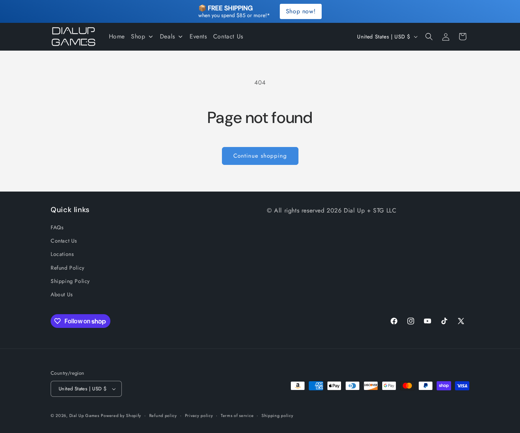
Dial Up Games (84, 415)
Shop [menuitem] (138, 36)
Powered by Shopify (121, 415)
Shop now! (301, 11)
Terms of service (237, 415)
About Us (62, 294)
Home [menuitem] (117, 36)
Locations (62, 254)
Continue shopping (260, 156)
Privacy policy (199, 415)
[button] (429, 36)
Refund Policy (68, 268)
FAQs (57, 227)
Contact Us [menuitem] (228, 36)
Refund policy (163, 415)
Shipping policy (277, 415)
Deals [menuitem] (167, 36)
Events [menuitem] (198, 36)
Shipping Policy (70, 281)
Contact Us (64, 240)
